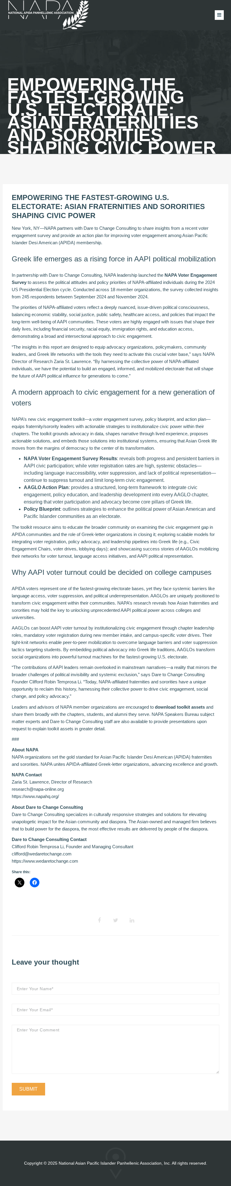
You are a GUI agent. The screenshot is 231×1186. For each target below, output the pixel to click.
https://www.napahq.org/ (35, 796)
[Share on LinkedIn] (132, 920)
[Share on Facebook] (99, 920)
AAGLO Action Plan (46, 487)
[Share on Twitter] (115, 920)
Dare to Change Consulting (110, 228)
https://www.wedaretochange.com (45, 861)
